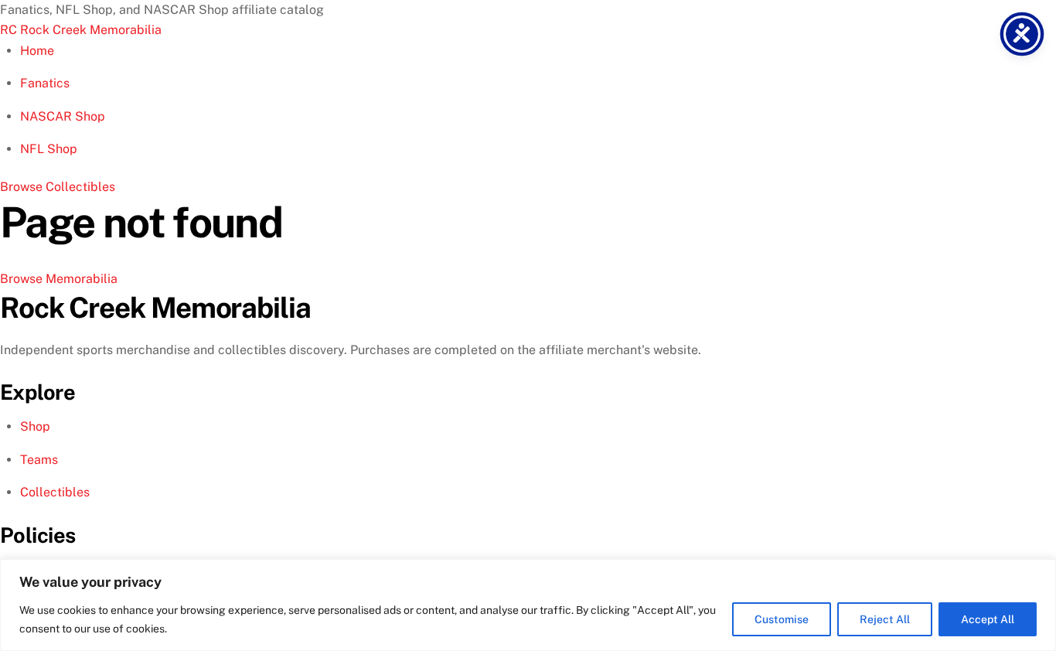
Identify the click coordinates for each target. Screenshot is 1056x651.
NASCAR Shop (62, 116)
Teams (39, 459)
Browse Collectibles (57, 186)
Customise (782, 619)
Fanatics (45, 83)
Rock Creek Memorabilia (81, 29)
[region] (528, 605)
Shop (35, 426)
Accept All (987, 619)
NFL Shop (48, 148)
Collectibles (55, 492)
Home (37, 50)
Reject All (885, 619)
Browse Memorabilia (59, 278)
